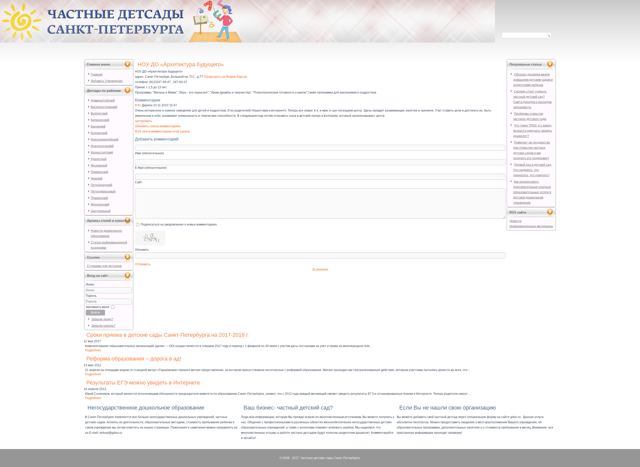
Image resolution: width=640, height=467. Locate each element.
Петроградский (101, 185)
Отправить (142, 264)
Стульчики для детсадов (104, 266)
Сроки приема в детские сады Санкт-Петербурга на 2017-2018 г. (167, 335)
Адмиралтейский (103, 100)
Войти (95, 312)
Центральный (100, 211)
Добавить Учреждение (107, 81)
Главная (96, 74)
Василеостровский (104, 107)
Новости (516, 221)
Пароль (91, 296)
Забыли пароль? (103, 326)
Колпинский (99, 133)
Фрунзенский (100, 204)
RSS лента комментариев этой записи (162, 131)
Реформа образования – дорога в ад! (133, 359)
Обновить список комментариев (157, 126)
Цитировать (143, 121)
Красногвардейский (104, 139)
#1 (139, 105)
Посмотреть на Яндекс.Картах (225, 76)
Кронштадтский (102, 152)
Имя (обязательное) (149, 153)
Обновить (142, 250)
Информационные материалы (531, 226)
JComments (320, 269)
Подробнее (93, 350)
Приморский (99, 172)
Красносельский (102, 146)
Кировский (98, 126)
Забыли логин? (102, 319)
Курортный (98, 159)
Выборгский (99, 113)
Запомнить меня (97, 307)
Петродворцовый (103, 191)
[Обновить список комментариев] (162, 100)
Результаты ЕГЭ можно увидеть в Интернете (143, 383)
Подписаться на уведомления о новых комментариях (179, 224)
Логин (90, 284)
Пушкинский (99, 198)
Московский (99, 165)
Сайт (138, 182)
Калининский (100, 120)
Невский (96, 178)
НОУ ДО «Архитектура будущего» (181, 64)
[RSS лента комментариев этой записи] (161, 100)
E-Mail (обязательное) (151, 168)
